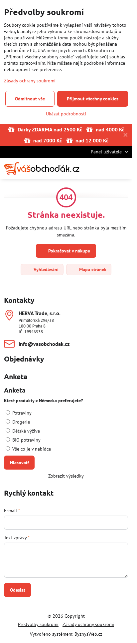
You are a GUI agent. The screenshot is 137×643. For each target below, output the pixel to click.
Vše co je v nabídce (31, 449)
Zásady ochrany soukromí (88, 624)
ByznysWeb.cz (88, 634)
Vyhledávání (45, 269)
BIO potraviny (26, 440)
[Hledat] (92, 168)
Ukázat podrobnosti (66, 114)
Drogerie (20, 422)
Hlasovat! (19, 463)
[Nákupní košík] (108, 168)
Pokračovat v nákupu (68, 251)
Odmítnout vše (30, 99)
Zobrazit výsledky (66, 476)
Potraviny (21, 413)
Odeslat (17, 590)
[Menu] (124, 168)
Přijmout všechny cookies (92, 99)
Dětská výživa (25, 431)
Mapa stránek (92, 269)
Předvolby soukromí (38, 624)
